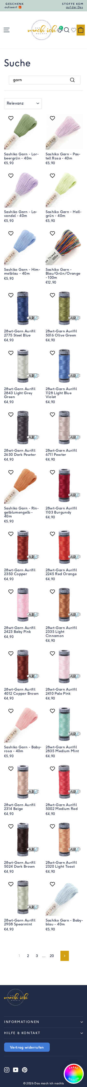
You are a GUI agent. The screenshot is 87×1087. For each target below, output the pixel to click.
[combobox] (44, 80)
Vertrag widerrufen (27, 1047)
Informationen (22, 1022)
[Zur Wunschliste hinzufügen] (11, 118)
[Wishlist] (74, 30)
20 (52, 956)
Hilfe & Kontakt (22, 1033)
